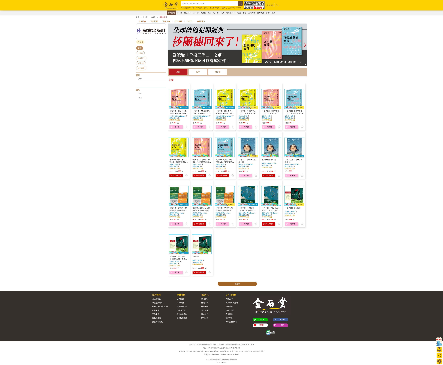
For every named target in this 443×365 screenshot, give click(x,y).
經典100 (141, 63)
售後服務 (204, 310)
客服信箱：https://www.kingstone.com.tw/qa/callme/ (221, 354)
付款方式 (204, 303)
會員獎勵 (171, 13)
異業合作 (229, 299)
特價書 (140, 53)
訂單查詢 (180, 303)
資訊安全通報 (157, 322)
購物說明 (204, 299)
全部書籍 (141, 68)
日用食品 (260, 13)
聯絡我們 (204, 314)
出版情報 (155, 310)
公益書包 (224, 8)
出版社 (153, 17)
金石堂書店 (156, 299)
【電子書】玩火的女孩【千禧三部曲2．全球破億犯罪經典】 (178, 113)
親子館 (196, 13)
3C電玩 (238, 13)
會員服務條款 (182, 318)
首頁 (137, 17)
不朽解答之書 (214, 8)
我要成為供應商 (232, 303)
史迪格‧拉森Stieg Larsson (177, 116)
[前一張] (169, 44)
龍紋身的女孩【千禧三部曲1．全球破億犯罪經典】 (178, 162)
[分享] (439, 355)
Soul (140, 93)
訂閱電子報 (181, 310)
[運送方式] (439, 361)
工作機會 (155, 314)
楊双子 (206, 8)
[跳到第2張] (305, 64)
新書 (139, 48)
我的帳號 (180, 299)
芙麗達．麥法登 (290, 212)
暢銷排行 (141, 58)
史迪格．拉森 (243, 116)
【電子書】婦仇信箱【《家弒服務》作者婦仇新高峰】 (178, 258)
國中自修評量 (186, 8)
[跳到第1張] (304, 64)
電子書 (216, 13)
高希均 (238, 8)
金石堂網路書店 (158, 303)
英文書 (203, 13)
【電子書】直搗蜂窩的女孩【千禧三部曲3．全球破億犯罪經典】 (202, 113)
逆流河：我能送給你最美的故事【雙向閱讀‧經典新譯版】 (201, 210)
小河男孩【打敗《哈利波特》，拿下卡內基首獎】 (270, 210)
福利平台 (229, 318)
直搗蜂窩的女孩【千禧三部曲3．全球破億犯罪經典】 (225, 162)
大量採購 (229, 314)
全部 (178, 72)
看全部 (237, 284)
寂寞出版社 (163, 17)
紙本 (198, 72)
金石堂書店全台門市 (160, 306)
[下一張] (305, 44)
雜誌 (209, 13)
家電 (244, 13)
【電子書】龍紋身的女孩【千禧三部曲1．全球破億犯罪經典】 (225, 113)
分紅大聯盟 (230, 310)
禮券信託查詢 (182, 314)
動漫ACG (187, 13)
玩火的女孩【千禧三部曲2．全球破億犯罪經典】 (201, 162)
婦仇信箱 (196, 256)
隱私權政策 (156, 318)
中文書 (179, 13)
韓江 (193, 8)
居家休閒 (251, 13)
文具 (222, 13)
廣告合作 (229, 306)
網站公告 (204, 318)
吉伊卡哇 (231, 8)
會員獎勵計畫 (182, 306)
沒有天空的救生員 (269, 160)
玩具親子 (229, 13)
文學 (140, 79)
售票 (273, 13)
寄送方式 (204, 306)
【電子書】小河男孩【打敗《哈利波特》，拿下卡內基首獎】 (247, 210)
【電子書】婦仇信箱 (293, 208)
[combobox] (209, 3)
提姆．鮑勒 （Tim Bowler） (247, 213)
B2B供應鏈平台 (232, 322)
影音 (268, 13)
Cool (140, 98)
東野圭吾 (199, 8)
